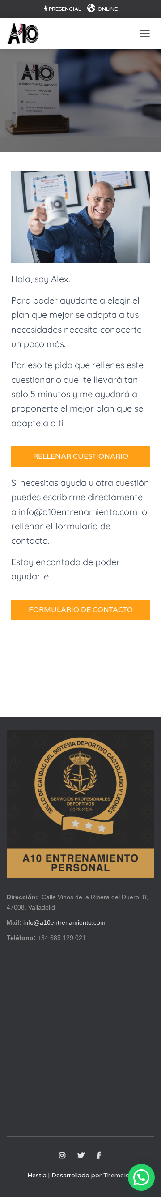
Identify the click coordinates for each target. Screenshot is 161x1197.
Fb (99, 1156)
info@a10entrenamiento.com (64, 922)
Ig (63, 1156)
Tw (81, 1156)
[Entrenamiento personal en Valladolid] (26, 33)
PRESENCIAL (65, 9)
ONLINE (107, 9)
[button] (141, 1177)
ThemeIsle (118, 1175)
